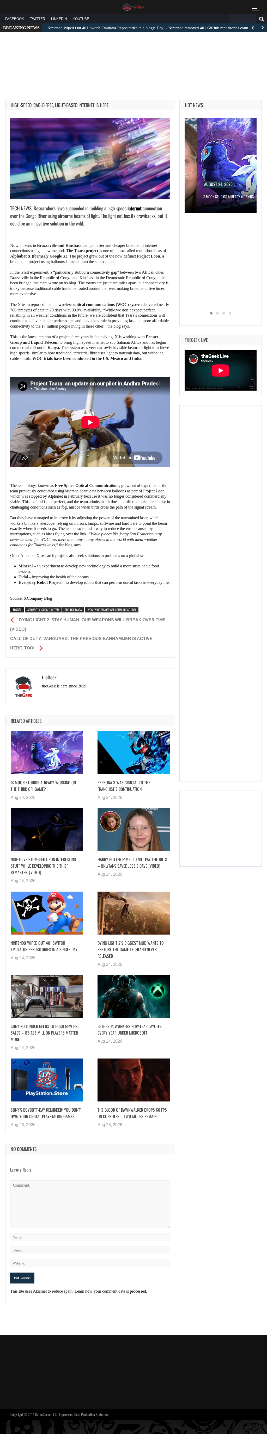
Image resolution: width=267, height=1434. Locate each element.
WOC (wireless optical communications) (112, 610)
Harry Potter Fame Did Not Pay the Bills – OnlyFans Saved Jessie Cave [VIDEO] (132, 862)
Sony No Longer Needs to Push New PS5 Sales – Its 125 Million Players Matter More (45, 1032)
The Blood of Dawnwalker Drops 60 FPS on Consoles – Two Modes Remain (132, 1113)
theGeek (49, 677)
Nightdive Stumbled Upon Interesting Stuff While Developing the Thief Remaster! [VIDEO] (43, 865)
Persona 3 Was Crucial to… (235, 196)
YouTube (81, 19)
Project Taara (73, 610)
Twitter (37, 19)
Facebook (14, 19)
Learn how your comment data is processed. (111, 1291)
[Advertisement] (133, 52)
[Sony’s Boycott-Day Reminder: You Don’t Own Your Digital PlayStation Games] (47, 1080)
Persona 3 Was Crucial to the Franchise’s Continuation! (124, 785)
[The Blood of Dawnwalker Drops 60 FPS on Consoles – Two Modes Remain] (133, 1080)
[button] (211, 313)
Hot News (194, 105)
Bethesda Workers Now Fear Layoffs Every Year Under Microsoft (130, 1029)
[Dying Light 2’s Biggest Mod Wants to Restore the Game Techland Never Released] (133, 913)
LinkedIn (59, 19)
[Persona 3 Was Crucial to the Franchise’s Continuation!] (133, 752)
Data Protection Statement (92, 1414)
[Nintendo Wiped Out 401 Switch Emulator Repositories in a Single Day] (47, 913)
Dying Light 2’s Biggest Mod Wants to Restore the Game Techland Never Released (131, 949)
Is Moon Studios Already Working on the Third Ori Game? (43, 785)
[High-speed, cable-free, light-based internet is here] (90, 158)
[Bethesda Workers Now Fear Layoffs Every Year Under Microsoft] (133, 996)
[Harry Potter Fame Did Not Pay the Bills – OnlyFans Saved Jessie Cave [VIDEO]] (133, 829)
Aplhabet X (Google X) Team (43, 610)
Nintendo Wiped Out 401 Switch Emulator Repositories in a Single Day (44, 946)
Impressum (66, 1414)
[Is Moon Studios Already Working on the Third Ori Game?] (47, 752)
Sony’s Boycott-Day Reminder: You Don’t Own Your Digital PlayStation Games (46, 1113)
